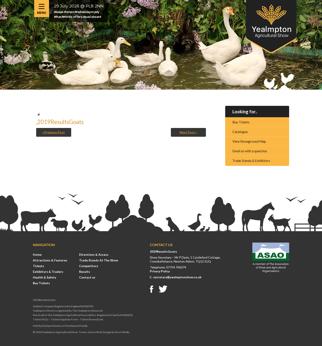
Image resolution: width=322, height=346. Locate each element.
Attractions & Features (50, 260)
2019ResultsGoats (163, 251)
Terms (83, 332)
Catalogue (240, 132)
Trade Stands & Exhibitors (251, 161)
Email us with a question (249, 151)
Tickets (38, 266)
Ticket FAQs (40, 319)
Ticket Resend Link (91, 319)
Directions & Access (93, 254)
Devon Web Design (99, 332)
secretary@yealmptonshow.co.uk (177, 277)
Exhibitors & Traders (48, 271)
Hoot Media (122, 332)
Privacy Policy (160, 271)
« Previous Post (53, 132)
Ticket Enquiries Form (64, 319)
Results (84, 271)
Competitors (88, 266)
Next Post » (188, 132)
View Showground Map (249, 141)
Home (37, 254)
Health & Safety (44, 277)
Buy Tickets (240, 122)
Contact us (87, 277)
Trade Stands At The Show (98, 260)
